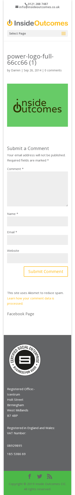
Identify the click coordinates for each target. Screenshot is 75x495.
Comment (15, 169)
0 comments (53, 70)
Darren (15, 70)
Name (12, 214)
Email (12, 232)
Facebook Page (20, 313)
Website (13, 250)
